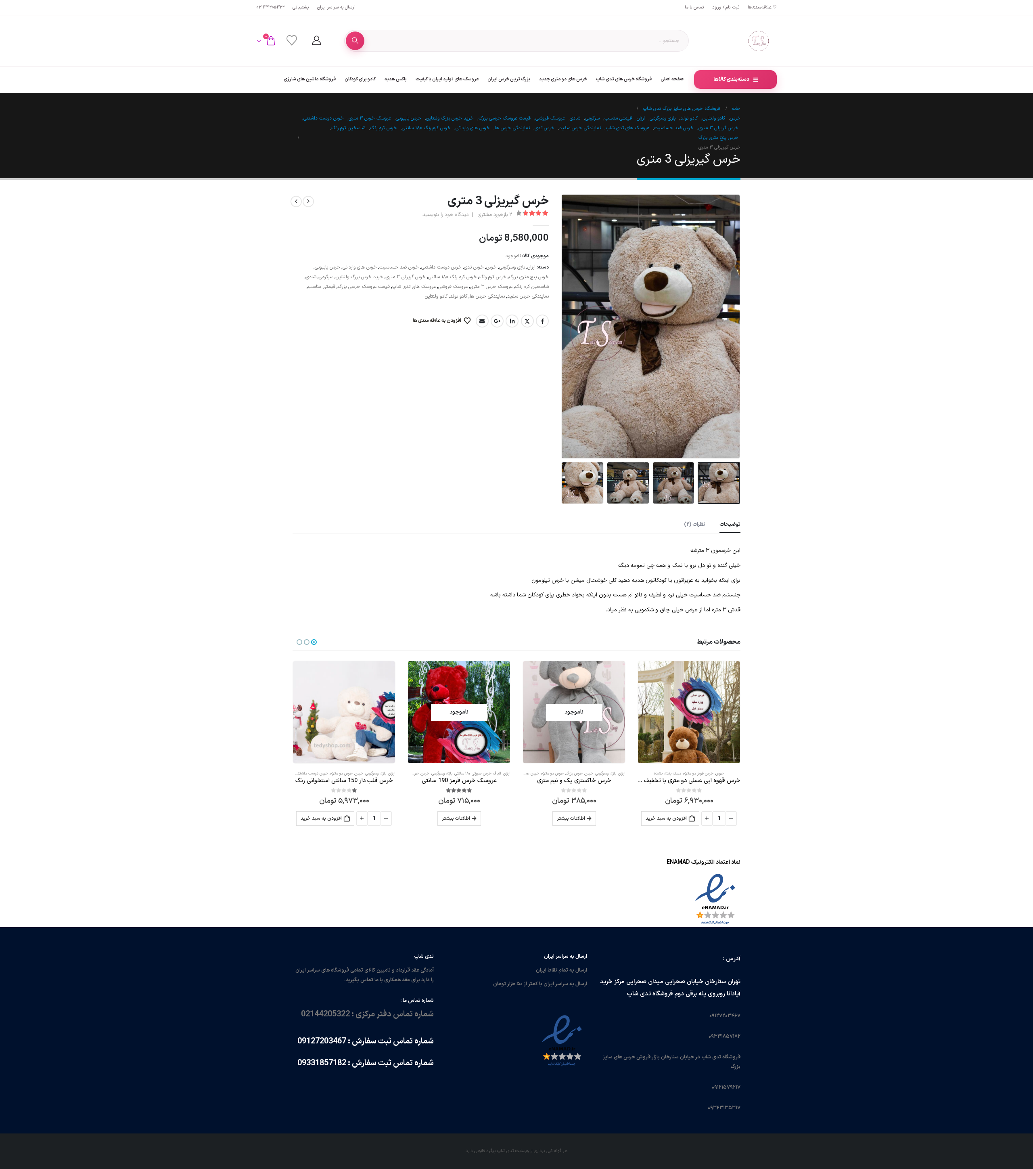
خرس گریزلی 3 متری (406, 277)
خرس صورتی (529, 773)
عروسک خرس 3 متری (491, 286)
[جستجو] (355, 40)
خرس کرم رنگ (492, 277)
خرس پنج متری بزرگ (529, 277)
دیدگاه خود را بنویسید (445, 215)
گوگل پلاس (497, 321)
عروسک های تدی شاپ (414, 286)
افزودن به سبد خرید (666, 818)
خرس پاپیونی (327, 267)
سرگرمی (326, 277)
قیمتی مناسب (321, 286)
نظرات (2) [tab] (694, 524)
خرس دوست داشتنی (441, 267)
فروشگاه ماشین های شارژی (310, 79)
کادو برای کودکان (360, 79)
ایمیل (482, 321)
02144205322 (270, 7)
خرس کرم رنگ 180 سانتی (452, 277)
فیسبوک (542, 321)
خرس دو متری (552, 773)
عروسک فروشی (453, 286)
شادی (311, 277)
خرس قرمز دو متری (698, 773)
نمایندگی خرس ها (487, 296)
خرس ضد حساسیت (399, 267)
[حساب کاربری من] (316, 40)
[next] (296, 201)
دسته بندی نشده (667, 773)
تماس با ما (694, 7)
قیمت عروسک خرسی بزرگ (364, 286)
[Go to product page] (689, 712)
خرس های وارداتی (360, 267)
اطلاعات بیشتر (571, 818)
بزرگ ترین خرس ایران (508, 79)
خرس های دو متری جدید (563, 79)
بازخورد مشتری (494, 215)
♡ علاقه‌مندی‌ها (762, 7)
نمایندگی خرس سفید (528, 296)
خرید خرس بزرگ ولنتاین (359, 277)
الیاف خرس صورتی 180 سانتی (477, 773)
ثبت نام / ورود (726, 7)
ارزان (531, 267)
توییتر (527, 321)
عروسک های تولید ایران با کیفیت (447, 79)
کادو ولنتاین (436, 296)
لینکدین (512, 321)
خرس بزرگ (574, 773)
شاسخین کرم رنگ (532, 286)
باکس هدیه (396, 79)
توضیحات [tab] (729, 524)
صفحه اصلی (672, 79)
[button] (730, 326)
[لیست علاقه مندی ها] (291, 40)
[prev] (308, 201)
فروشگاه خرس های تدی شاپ (624, 79)
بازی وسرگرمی (512, 267)
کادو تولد (458, 296)
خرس (491, 267)
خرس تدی (474, 267)
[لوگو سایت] (758, 40)
